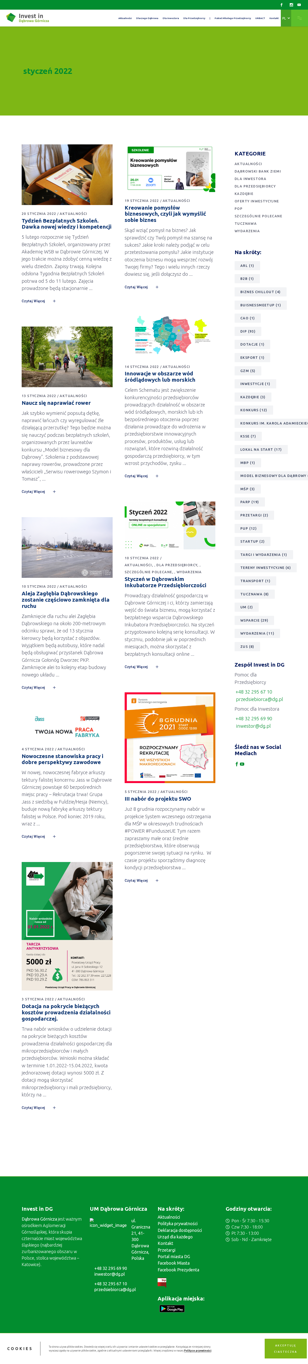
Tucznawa (246, 223)
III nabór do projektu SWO (158, 799)
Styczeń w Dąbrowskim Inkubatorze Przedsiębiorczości (165, 582)
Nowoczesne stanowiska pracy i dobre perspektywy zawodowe (62, 759)
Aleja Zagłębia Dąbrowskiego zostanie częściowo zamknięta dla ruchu (65, 599)
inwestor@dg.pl (253, 726)
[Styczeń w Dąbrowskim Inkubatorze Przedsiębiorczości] (170, 525)
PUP (248, 528)
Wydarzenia (189, 572)
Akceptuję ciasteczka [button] (285, 1348)
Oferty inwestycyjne (257, 201)
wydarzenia (257, 633)
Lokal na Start (261, 449)
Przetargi (254, 515)
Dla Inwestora (250, 179)
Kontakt (165, 1243)
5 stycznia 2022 (141, 792)
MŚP (247, 489)
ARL (247, 266)
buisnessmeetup (260, 305)
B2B (247, 279)
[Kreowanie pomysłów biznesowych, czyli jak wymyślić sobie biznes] (170, 168)
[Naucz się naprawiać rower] (67, 357)
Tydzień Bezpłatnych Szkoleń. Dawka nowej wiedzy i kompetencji (66, 224)
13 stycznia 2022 (39, 396)
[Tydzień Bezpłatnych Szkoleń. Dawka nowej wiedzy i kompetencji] (67, 174)
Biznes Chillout (260, 292)
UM (246, 607)
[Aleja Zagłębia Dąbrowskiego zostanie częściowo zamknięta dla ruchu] (67, 547)
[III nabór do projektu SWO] (170, 737)
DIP (248, 331)
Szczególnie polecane (148, 572)
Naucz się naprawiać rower (56, 403)
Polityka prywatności (178, 1223)
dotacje (252, 344)
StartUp (252, 541)
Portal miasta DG (174, 1256)
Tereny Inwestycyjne (265, 568)
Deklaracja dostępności (180, 1230)
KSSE (248, 436)
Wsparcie (254, 620)
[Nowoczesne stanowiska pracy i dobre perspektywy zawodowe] (67, 726)
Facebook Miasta (174, 1263)
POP (239, 209)
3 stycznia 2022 (38, 999)
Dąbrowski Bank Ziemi (258, 171)
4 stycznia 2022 (38, 749)
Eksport (252, 358)
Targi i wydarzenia (263, 555)
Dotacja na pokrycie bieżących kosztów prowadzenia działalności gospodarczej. (66, 1012)
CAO (247, 318)
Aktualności (73, 214)
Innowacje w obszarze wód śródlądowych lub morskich (160, 376)
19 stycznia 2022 (142, 201)
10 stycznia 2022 (142, 558)
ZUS (247, 647)
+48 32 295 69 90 (254, 718)
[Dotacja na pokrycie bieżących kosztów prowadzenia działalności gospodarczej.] (67, 926)
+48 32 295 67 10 (254, 692)
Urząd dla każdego (175, 1236)
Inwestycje (255, 384)
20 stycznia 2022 (39, 214)
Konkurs (253, 410)
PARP (249, 502)
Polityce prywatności (197, 1350)
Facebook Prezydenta (178, 1269)
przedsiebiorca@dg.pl (259, 699)
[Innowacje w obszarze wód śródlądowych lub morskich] (170, 335)
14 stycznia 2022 (142, 367)
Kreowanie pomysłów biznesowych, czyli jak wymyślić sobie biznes (165, 214)
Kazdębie (244, 194)
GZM (248, 371)
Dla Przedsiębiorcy (176, 565)
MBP (247, 463)
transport (255, 581)
